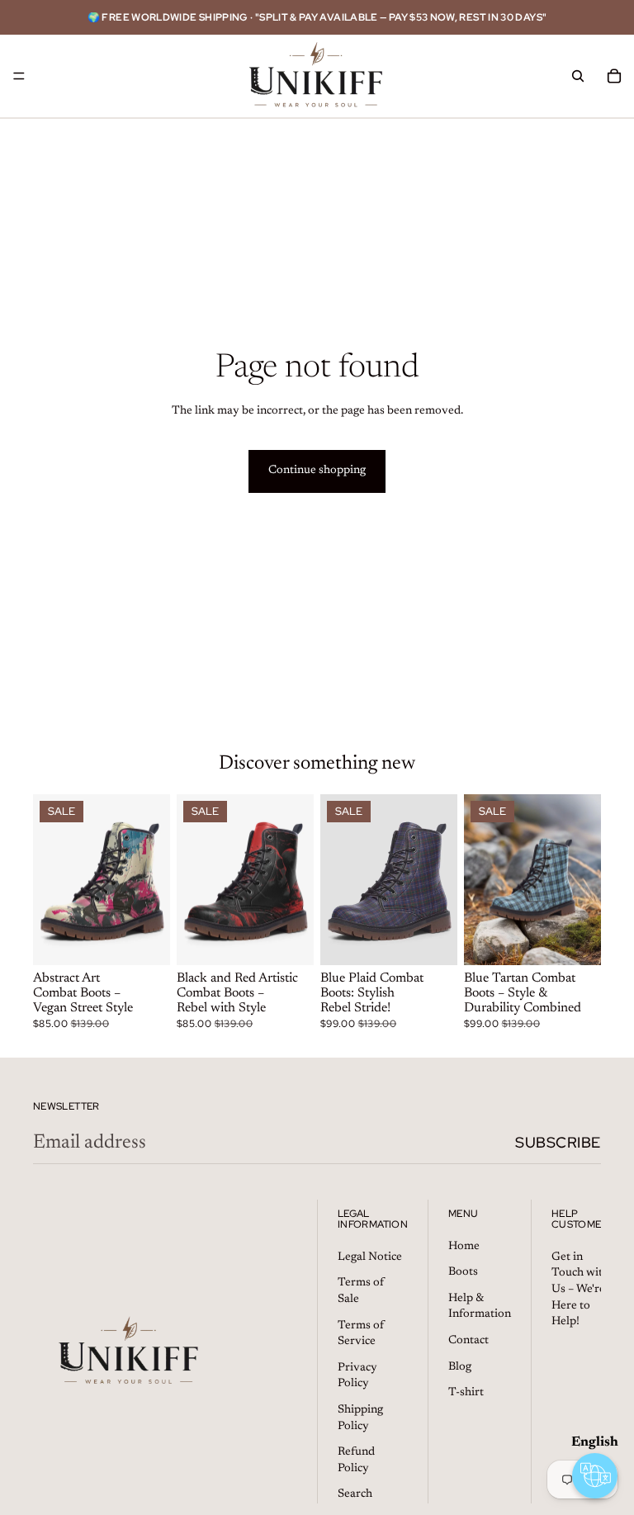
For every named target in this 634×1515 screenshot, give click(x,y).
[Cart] (614, 76)
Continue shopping (317, 470)
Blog (459, 1366)
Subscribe (558, 1142)
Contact (468, 1341)
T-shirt (466, 1393)
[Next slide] (152, 880)
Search (355, 1494)
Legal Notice (370, 1257)
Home (464, 1246)
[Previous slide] (51, 880)
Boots (463, 1272)
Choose (158, 939)
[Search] (578, 76)
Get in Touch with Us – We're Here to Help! (580, 1290)
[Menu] (19, 76)
